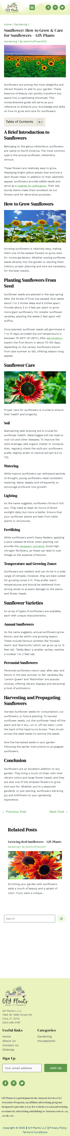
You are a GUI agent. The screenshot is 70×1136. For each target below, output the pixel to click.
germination (54, 338)
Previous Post (14, 811)
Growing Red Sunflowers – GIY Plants (34, 841)
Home (8, 24)
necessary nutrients (31, 546)
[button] (32, 7)
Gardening (20, 24)
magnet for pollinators (31, 185)
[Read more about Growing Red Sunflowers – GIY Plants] (35, 865)
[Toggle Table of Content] (38, 122)
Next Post (58, 811)
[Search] (61, 918)
